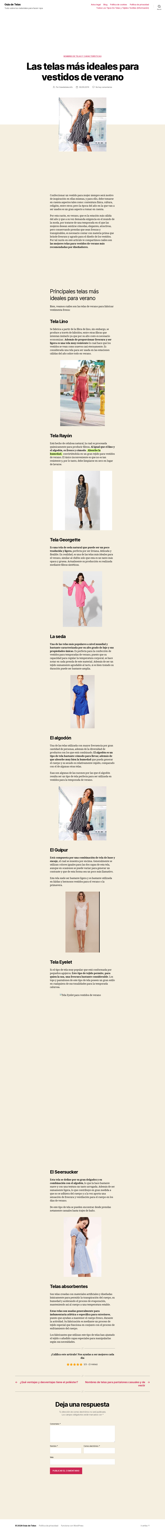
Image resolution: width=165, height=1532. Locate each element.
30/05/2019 (84, 87)
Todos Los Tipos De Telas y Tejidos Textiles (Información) (122, 8)
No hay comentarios (104, 87)
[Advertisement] (82, 38)
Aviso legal (96, 4)
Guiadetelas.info (66, 87)
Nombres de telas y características (83, 56)
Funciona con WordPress (72, 1525)
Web (52, 1457)
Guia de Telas (12, 4)
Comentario (55, 1424)
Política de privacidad (139, 4)
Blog (105, 4)
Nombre (54, 1446)
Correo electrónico (92, 1446)
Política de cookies (118, 4)
